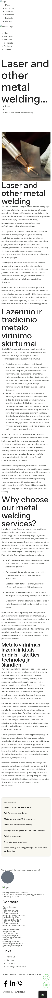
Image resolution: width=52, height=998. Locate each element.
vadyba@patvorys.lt (12, 937)
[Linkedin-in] (12, 983)
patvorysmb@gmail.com (14, 915)
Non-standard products (15, 842)
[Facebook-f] (6, 983)
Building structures (12, 836)
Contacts (9, 14)
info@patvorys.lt (10, 913)
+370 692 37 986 (11, 933)
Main (7, 5)
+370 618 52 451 (10, 911)
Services (9, 11)
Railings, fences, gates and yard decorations (24, 830)
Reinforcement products (15, 813)
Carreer (8, 21)
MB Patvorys (35, 974)
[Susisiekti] (46, 977)
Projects (9, 18)
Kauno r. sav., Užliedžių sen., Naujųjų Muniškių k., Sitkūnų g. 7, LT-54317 (24, 895)
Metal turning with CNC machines (19, 819)
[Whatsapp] (19, 983)
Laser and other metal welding (18, 824)
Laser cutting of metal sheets (17, 807)
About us (9, 8)
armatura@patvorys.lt (13, 943)
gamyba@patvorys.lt (12, 945)
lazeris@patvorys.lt (11, 941)
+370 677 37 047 (11, 921)
